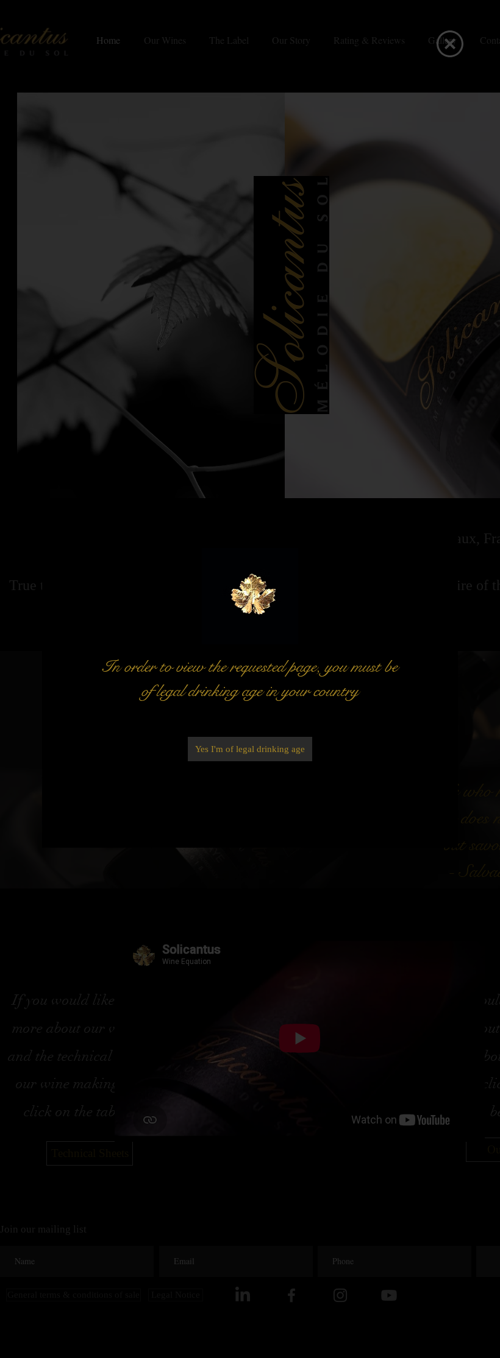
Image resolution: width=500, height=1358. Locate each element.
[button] (450, 43)
